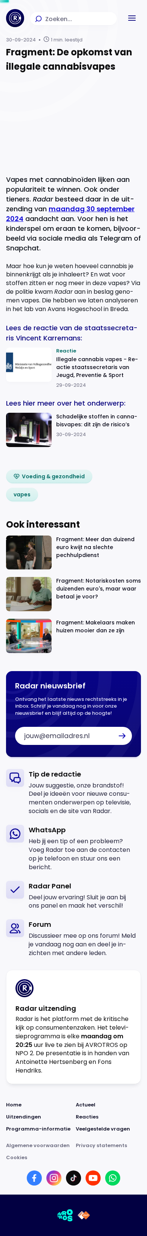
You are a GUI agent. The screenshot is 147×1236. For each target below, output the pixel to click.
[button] (132, 18)
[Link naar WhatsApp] (112, 1178)
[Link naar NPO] (84, 1215)
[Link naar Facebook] (34, 1178)
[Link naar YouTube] (93, 1178)
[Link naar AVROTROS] (65, 1215)
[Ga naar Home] (15, 18)
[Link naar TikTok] (73, 1178)
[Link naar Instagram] (53, 1178)
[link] (49, 476)
